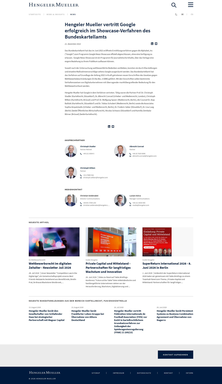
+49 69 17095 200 (89, 203)
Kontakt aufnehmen (175, 354)
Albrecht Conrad (137, 146)
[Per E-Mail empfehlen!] (156, 44)
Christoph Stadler (88, 146)
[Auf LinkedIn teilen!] (152, 44)
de (182, 14)
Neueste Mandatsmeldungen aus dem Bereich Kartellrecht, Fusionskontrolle (78, 300)
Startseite (35, 14)
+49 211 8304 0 (88, 153)
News (73, 14)
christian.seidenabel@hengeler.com (96, 205)
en (192, 14)
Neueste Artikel (39, 222)
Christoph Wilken (87, 168)
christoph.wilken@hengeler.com (95, 177)
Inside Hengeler (92, 260)
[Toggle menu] (190, 4)
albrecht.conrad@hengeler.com (144, 156)
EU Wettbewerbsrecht (37, 260)
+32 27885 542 (88, 175)
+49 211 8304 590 (138, 203)
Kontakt (168, 373)
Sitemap (96, 373)
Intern (189, 373)
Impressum (118, 373)
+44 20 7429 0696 (138, 153)
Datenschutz (144, 373)
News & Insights (56, 14)
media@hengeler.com (140, 205)
